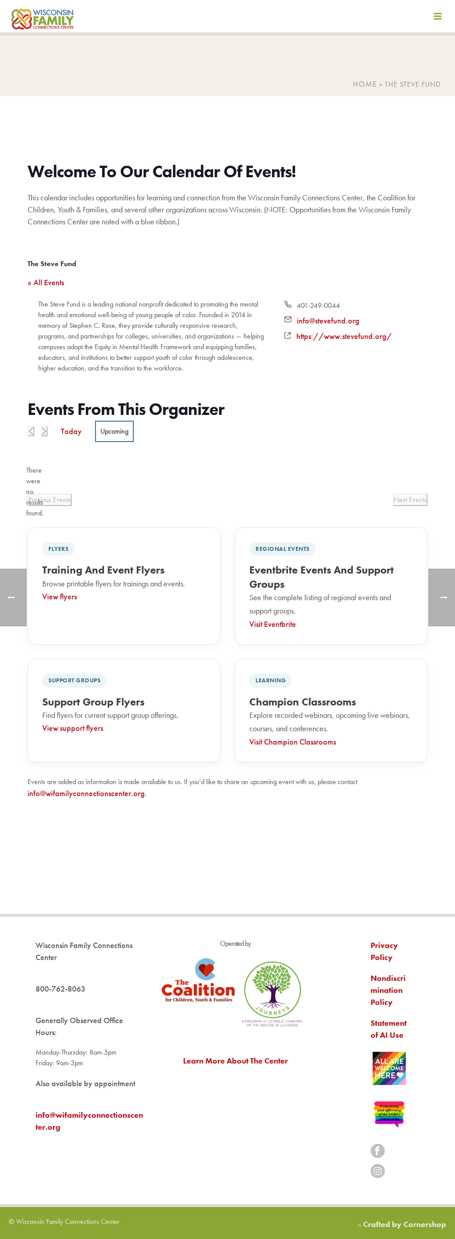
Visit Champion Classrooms (292, 742)
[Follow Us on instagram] (378, 1171)
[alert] (35, 492)
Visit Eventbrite (272, 624)
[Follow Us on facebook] (378, 1151)
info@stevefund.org (328, 320)
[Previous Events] (31, 431)
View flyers (59, 596)
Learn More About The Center (235, 1061)
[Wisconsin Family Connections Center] (42, 18)
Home (365, 84)
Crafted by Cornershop (404, 1224)
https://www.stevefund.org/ (344, 336)
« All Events (46, 282)
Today (71, 431)
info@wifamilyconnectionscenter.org (86, 793)
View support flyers (72, 728)
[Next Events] (44, 431)
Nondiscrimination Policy (388, 990)
